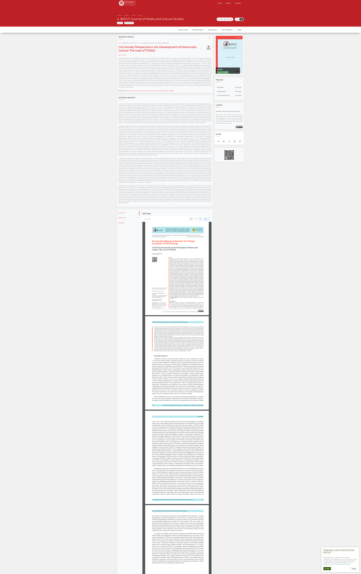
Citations (121, 223)
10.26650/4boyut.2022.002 (129, 43)
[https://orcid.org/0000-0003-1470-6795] (157, 254)
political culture (142, 90)
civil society (151, 90)
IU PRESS (119, 15)
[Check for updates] (208, 47)
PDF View (121, 213)
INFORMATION (129, 23)
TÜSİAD (171, 90)
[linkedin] (225, 19)
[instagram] (231, 19)
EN (241, 19)
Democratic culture (131, 90)
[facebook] (228, 19)
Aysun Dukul (122, 55)
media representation (162, 90)
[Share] (218, 141)
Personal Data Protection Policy (340, 564)
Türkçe (354, 568)
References (122, 218)
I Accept (327, 568)
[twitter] (222, 19)
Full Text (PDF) (164, 43)
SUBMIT (120, 23)
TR (237, 19)
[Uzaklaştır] (191, 219)
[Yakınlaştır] (200, 219)
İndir (207, 219)
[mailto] (219, 19)
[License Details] (239, 127)
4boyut (133, 15)
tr (209, 38)
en (205, 38)
